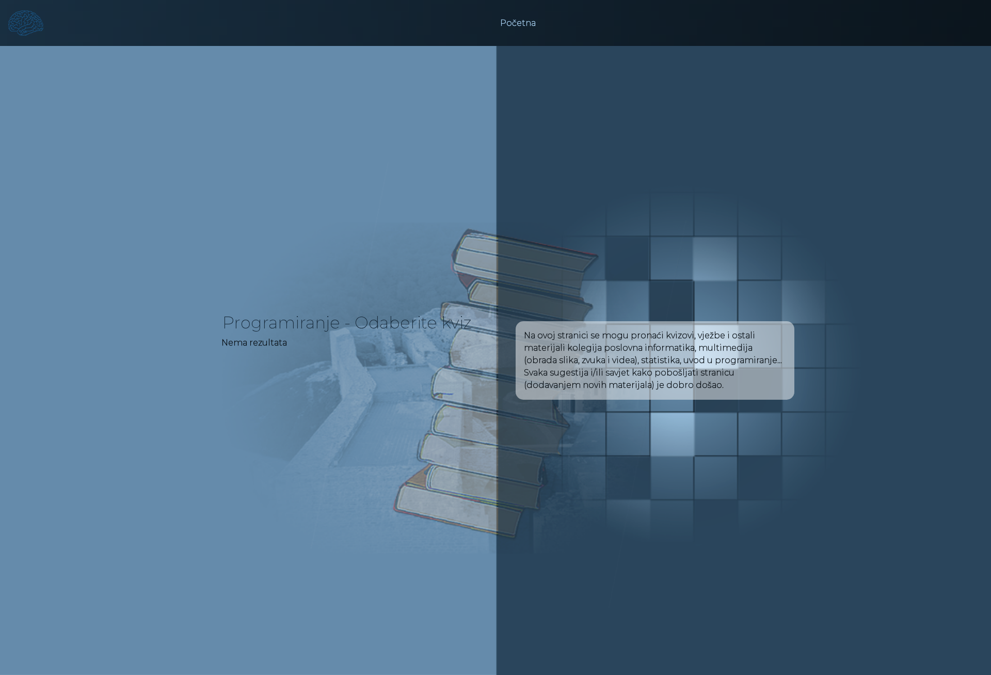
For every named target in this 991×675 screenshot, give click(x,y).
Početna (518, 23)
